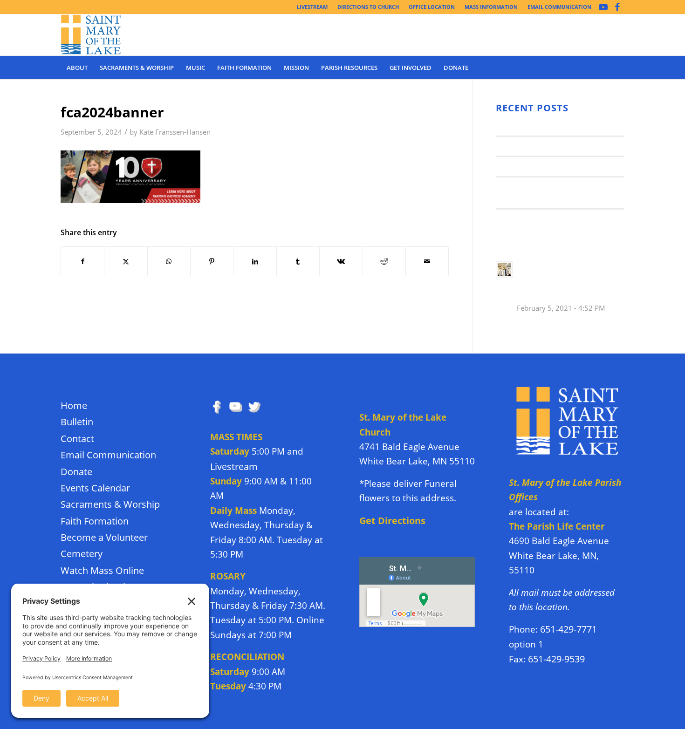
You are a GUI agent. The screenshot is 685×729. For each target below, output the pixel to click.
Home (74, 405)
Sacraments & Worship (110, 504)
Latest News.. (520, 126)
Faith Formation (95, 521)
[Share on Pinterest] (212, 261)
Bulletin (77, 422)
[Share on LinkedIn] (254, 261)
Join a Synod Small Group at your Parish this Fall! (564, 280)
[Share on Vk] (341, 261)
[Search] (618, 67)
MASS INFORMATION (491, 6)
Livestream (234, 466)
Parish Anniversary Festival (548, 166)
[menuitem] (312, 7)
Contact (77, 438)
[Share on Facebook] (82, 261)
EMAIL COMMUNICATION (559, 6)
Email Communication (108, 455)
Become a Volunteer (104, 537)
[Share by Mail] (427, 261)
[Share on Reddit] (384, 261)
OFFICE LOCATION (432, 6)
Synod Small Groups (534, 146)
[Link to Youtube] (603, 7)
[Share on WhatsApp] (169, 261)
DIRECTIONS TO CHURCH (368, 6)
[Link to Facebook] (617, 7)
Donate (76, 471)
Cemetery (82, 553)
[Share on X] (125, 261)
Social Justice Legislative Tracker (559, 218)
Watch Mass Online (102, 570)
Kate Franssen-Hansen (175, 132)
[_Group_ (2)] (91, 34)
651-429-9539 (556, 659)
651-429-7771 (568, 629)
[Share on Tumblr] (298, 261)
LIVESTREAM (312, 6)
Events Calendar (95, 488)
